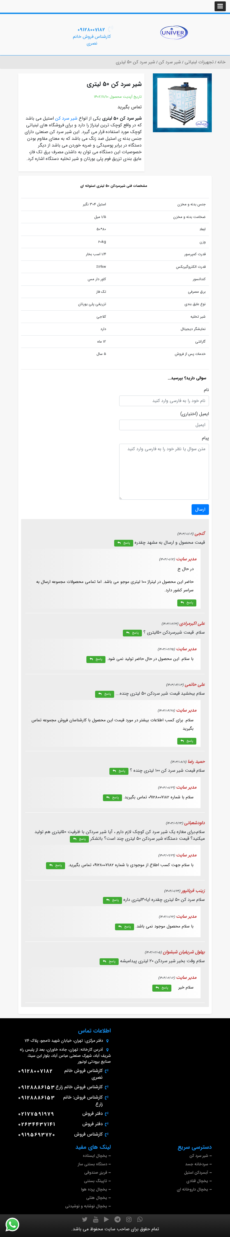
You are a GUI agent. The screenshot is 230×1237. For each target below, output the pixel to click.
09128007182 (91, 29)
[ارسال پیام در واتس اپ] (15, 1225)
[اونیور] (174, 32)
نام (206, 390)
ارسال (200, 509)
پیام (205, 438)
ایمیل (204, 414)
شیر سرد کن (66, 118)
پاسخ (126, 543)
